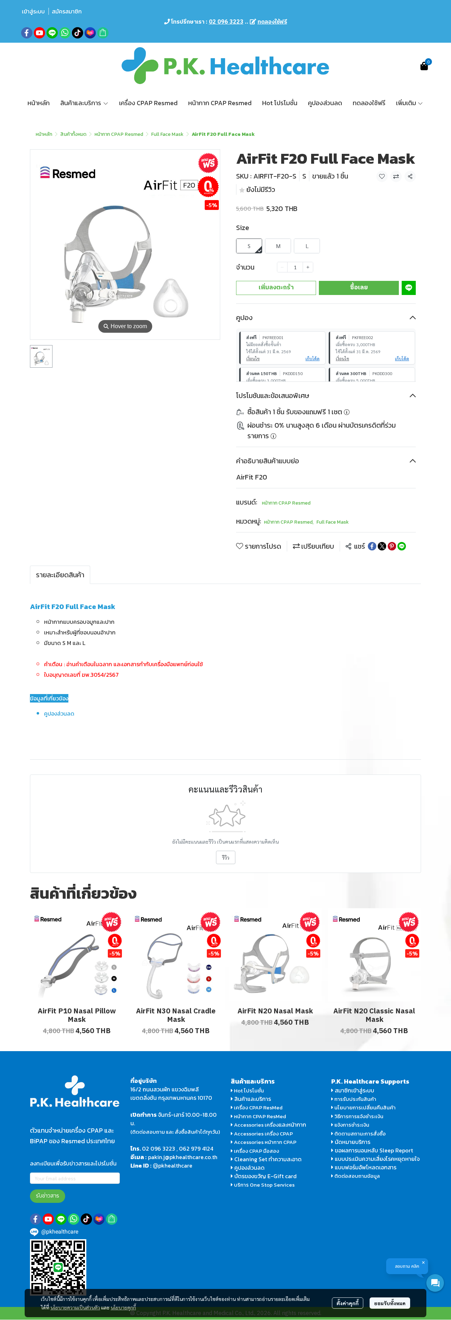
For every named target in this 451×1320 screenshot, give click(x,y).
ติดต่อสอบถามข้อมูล (356, 1176)
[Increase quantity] (308, 267)
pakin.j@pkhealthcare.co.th (182, 1157)
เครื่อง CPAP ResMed (258, 1107)
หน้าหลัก (44, 134)
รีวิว (225, 857)
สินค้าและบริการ (252, 1099)
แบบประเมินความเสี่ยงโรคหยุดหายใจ (377, 1159)
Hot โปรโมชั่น (248, 1090)
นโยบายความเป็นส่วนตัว (75, 1307)
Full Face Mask (167, 134)
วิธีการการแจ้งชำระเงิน (358, 1116)
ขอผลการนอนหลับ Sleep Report (373, 1150)
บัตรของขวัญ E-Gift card (265, 1176)
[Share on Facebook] (372, 546)
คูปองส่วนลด (249, 1167)
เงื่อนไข (253, 358)
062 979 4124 (196, 1148)
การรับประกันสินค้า (354, 1099)
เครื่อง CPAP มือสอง (256, 1151)
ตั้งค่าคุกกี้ (347, 1303)
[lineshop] (103, 32)
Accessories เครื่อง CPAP (263, 1133)
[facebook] (26, 32)
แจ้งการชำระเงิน (351, 1125)
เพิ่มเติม (407, 103)
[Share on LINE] (401, 546)
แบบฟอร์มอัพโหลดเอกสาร (365, 1167)
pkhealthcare (175, 1165)
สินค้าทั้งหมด (73, 134)
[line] (52, 32)
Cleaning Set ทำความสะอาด (268, 1159)
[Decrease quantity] (282, 267)
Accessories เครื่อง (256, 1125)
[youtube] (39, 32)
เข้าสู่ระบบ (33, 11)
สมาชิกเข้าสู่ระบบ (354, 1090)
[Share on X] (382, 546)
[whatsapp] (64, 32)
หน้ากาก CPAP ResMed (260, 1116)
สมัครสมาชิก (67, 11)
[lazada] (90, 32)
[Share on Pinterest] (392, 546)
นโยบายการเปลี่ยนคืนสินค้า (364, 1107)
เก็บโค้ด (312, 358)
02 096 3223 (158, 1148)
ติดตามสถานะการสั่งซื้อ (359, 1133)
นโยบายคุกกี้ (123, 1307)
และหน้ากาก (293, 1124)
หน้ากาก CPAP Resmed (118, 134)
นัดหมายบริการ (352, 1142)
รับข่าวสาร (47, 1196)
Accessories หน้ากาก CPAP (265, 1142)
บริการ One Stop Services (264, 1185)
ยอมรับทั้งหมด (390, 1303)
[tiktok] (77, 32)
